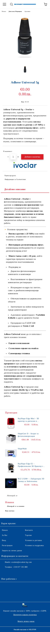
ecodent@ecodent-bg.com (21, 562)
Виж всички (9, 511)
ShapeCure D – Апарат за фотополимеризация (28, 435)
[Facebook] (5, 572)
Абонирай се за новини (15, 506)
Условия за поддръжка (34, 545)
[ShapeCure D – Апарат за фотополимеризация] (11, 438)
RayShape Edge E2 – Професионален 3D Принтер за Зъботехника (31, 465)
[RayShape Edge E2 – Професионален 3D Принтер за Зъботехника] (11, 468)
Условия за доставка (33, 540)
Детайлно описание (15, 189)
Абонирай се (12, 496)
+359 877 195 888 (20, 567)
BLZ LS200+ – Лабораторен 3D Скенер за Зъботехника (31, 480)
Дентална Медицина (15, 11)
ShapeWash (22, 449)
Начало (4, 11)
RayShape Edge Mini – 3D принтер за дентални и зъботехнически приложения (30, 420)
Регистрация (7, 545)
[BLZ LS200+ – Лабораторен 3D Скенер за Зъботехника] (11, 483)
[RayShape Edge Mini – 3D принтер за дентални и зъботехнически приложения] (11, 423)
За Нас (4, 535)
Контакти (29, 530)
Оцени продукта (10, 175)
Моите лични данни (26, 621)
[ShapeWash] (11, 453)
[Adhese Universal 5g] (25, 62)
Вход (4, 540)
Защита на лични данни (12, 551)
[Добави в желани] (44, 150)
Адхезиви (27, 11)
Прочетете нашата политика (25, 615)
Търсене (28, 535)
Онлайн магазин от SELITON (25, 629)
